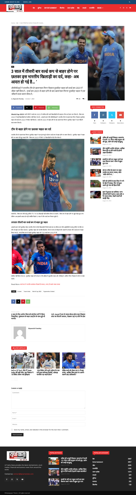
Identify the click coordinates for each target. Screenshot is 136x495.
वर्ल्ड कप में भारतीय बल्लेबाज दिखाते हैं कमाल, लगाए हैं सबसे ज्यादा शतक (40, 284)
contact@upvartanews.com (23, 474)
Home (13, 23)
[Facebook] (120, 8)
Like (94, 112)
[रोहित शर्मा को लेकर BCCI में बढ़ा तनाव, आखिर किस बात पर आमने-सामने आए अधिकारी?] (73, 360)
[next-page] (16, 379)
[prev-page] (12, 379)
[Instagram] (123, 8)
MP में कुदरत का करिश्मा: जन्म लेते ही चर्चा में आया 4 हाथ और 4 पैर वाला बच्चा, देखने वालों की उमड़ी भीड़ (113, 195)
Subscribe (120, 112)
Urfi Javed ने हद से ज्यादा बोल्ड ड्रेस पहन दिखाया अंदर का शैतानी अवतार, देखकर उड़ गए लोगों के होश (68, 315)
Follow (103, 112)
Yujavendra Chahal (48, 291)
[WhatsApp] (28, 301)
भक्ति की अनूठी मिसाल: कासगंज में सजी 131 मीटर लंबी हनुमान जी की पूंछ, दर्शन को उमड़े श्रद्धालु (113, 139)
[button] (129, 2)
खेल (17, 23)
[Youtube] (130, 8)
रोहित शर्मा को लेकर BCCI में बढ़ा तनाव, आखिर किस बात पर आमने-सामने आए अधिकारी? (73, 372)
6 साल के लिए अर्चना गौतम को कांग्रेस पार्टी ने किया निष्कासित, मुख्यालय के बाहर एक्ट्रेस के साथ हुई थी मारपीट (28, 316)
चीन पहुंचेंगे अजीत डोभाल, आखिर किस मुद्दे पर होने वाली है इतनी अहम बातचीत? (114, 150)
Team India (27, 291)
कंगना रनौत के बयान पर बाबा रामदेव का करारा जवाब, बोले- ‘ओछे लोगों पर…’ (112, 172)
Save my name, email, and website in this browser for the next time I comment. (41, 430)
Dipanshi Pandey (18, 99)
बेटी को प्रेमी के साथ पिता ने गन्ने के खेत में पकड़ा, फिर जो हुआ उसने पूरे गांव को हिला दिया (113, 183)
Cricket (19, 291)
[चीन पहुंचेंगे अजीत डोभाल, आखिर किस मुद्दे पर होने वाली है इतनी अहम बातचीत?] (95, 151)
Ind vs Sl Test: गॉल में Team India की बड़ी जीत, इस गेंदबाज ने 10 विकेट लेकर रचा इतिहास (22, 372)
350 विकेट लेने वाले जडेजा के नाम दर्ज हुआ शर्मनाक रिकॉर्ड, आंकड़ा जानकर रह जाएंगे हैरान (48, 372)
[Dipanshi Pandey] (20, 333)
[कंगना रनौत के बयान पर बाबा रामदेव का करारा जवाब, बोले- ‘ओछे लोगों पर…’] (95, 173)
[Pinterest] (23, 301)
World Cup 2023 (36, 291)
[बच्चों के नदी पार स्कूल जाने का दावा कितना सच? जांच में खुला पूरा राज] (95, 162)
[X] (127, 8)
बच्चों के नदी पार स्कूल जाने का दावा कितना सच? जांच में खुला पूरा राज (113, 161)
